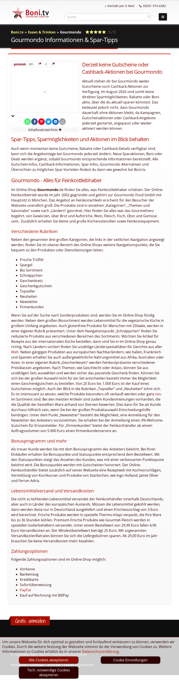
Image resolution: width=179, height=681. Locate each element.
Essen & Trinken (42, 32)
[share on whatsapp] (27, 121)
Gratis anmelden (30, 621)
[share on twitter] (48, 121)
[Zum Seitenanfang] (171, 675)
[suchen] (149, 16)
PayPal (25, 590)
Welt (15, 352)
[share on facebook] (34, 121)
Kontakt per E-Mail (120, 6)
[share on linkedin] (55, 121)
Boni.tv (17, 32)
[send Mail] (62, 121)
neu (158, 394)
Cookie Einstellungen (130, 660)
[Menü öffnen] (163, 17)
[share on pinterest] (41, 121)
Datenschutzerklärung (100, 651)
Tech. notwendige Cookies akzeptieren (48, 672)
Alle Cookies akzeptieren (49, 660)
